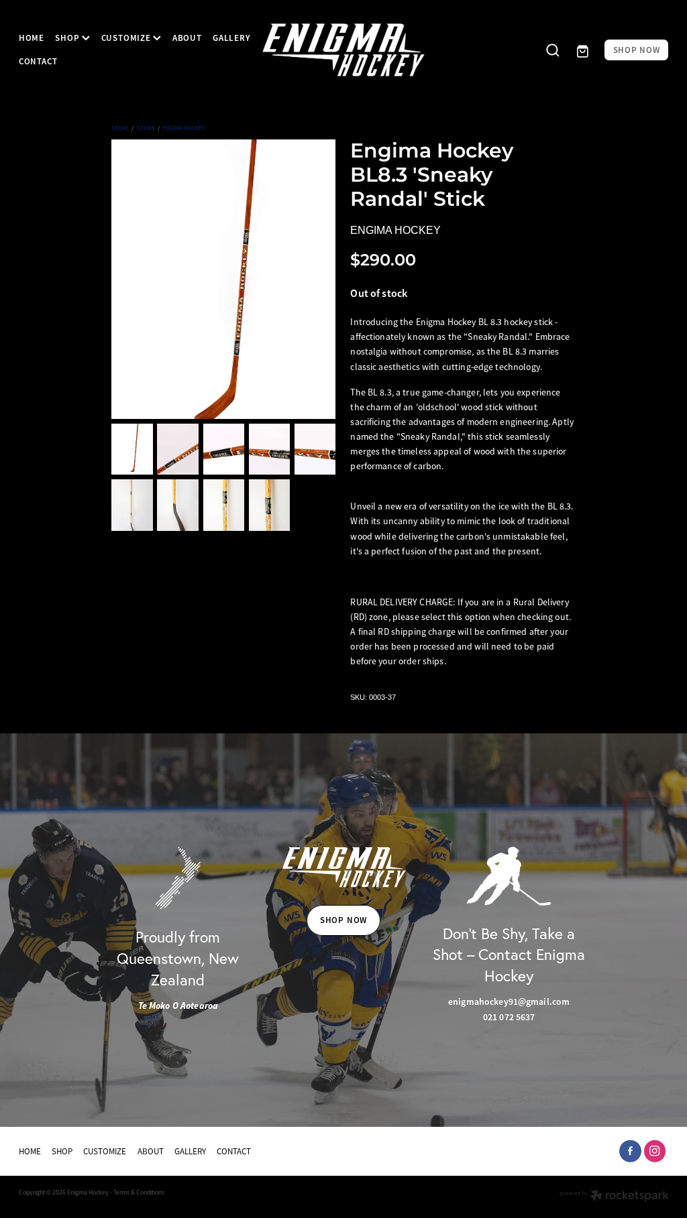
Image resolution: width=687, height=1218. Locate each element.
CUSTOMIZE (127, 38)
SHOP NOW (636, 50)
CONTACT (38, 61)
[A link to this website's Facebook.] (630, 1151)
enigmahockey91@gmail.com (509, 1001)
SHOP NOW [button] (343, 920)
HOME (31, 38)
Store (120, 128)
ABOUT (187, 38)
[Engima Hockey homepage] (343, 50)
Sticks (146, 128)
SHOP (68, 38)
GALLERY (231, 38)
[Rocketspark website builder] (614, 1197)
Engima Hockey (183, 128)
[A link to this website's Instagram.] (655, 1151)
